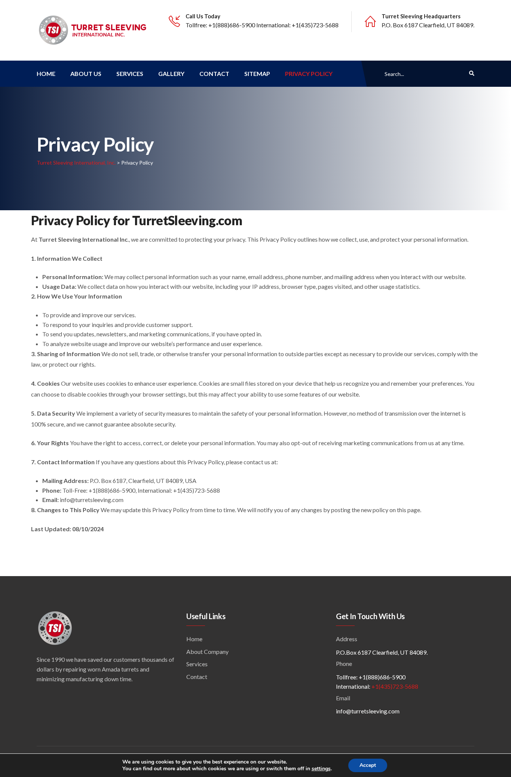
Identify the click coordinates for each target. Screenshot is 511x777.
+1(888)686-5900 (231, 24)
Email (343, 697)
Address (346, 638)
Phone (344, 663)
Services (129, 73)
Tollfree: (197, 24)
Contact (214, 73)
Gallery (171, 73)
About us (85, 73)
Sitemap (257, 73)
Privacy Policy (309, 73)
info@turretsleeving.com (368, 711)
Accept (367, 765)
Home (46, 73)
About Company (207, 651)
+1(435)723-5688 (315, 24)
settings (321, 768)
